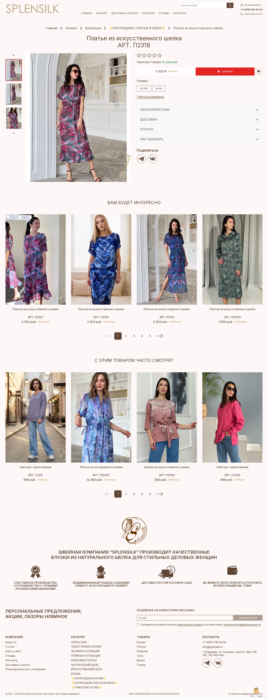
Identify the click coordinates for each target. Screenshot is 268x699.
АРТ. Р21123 (167, 475)
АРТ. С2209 (232, 475)
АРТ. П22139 (232, 317)
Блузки (141, 642)
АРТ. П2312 (167, 317)
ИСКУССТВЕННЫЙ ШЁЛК (86, 669)
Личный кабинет (252, 5)
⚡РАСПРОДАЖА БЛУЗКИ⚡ (88, 678)
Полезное (148, 13)
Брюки (141, 660)
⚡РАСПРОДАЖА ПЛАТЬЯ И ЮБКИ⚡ (94, 682)
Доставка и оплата (124, 13)
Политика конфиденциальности (245, 694)
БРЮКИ (75, 673)
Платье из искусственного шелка (36, 309)
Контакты (180, 13)
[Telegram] (141, 158)
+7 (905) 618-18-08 (251, 9)
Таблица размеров (150, 97)
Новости (10, 642)
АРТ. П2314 (101, 317)
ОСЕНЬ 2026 (79, 642)
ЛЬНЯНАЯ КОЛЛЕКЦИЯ (85, 651)
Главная (86, 13)
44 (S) (159, 88)
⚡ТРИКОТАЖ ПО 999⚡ (86, 687)
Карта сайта (13, 651)
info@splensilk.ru (212, 646)
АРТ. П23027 (101, 475)
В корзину (227, 71)
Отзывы (164, 13)
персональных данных (190, 624)
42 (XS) (144, 88)
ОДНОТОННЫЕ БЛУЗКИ (86, 646)
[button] (159, 336)
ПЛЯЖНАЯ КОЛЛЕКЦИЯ (85, 655)
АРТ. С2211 (35, 475)
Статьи (10, 646)
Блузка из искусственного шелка (166, 467)
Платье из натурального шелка (101, 467)
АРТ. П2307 (35, 317)
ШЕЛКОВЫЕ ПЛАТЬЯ (84, 660)
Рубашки (142, 651)
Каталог (101, 13)
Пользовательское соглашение (25, 669)
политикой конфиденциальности (242, 624)
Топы (140, 655)
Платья (141, 646)
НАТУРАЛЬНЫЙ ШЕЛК (84, 664)
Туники (141, 664)
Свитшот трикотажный (35, 467)
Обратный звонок (253, 14)
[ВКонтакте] (152, 158)
